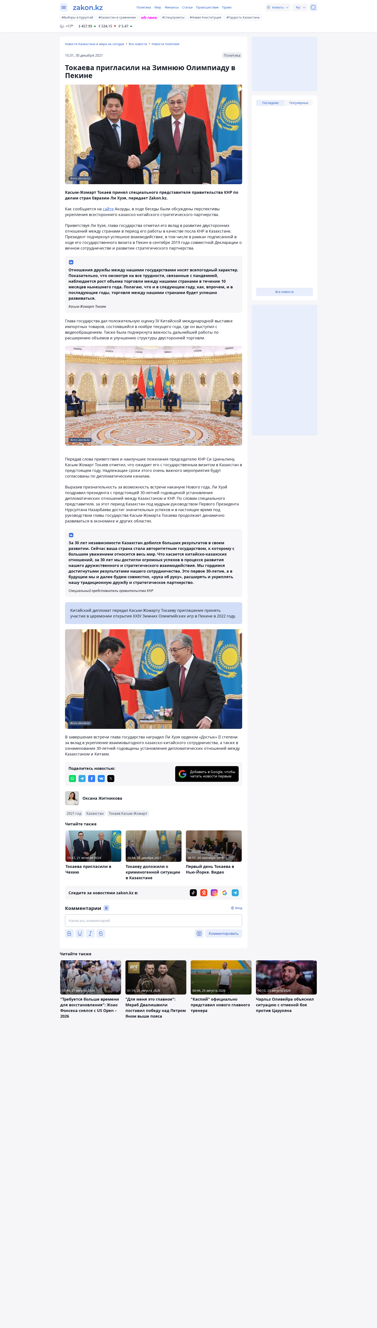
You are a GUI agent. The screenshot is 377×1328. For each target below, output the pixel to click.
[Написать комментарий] (153, 920)
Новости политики (165, 44)
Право (226, 7)
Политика (144, 7)
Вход (238, 908)
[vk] (101, 778)
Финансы (172, 7)
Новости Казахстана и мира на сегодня (94, 44)
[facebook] (92, 778)
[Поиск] (313, 7)
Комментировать (224, 933)
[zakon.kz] (88, 7)
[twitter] (111, 778)
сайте (108, 208)
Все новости (138, 44)
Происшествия (207, 7)
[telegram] (82, 778)
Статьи (187, 7)
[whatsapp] (72, 778)
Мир (157, 7)
